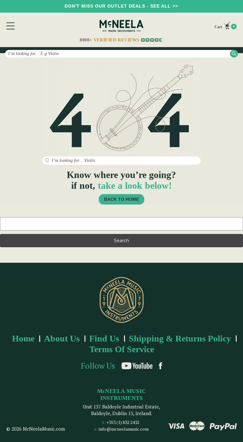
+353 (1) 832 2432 (122, 422)
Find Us (104, 338)
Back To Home (121, 199)
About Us (62, 338)
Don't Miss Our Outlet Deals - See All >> (121, 6)
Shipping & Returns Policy (180, 338)
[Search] (234, 54)
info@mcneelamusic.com (124, 429)
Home (23, 338)
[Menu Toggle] (10, 25)
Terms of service (121, 349)
